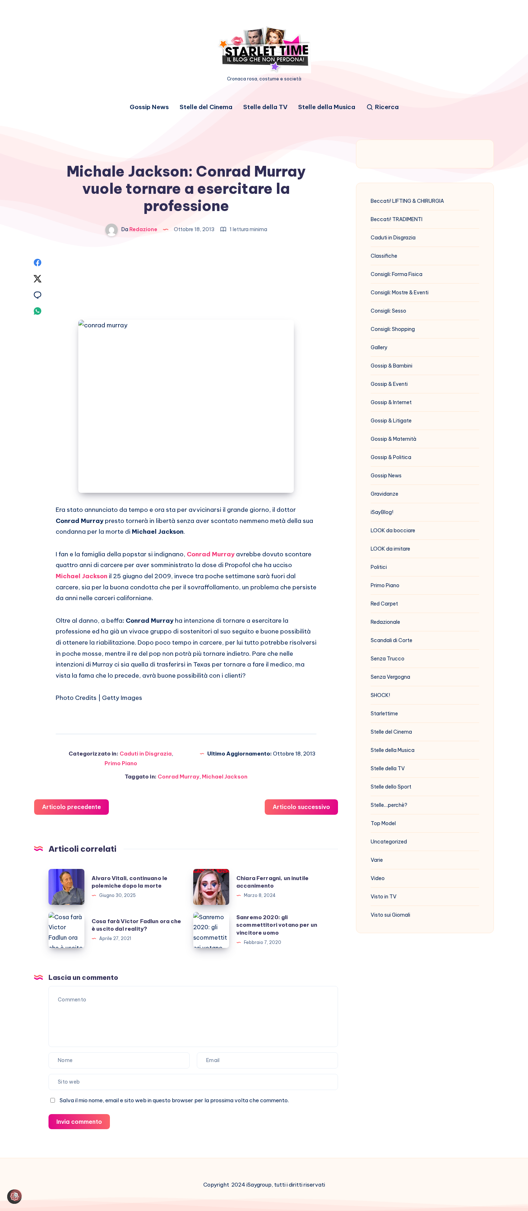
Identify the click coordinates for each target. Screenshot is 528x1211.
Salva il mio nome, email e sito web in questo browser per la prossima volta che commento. (174, 1100)
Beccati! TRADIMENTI (396, 219)
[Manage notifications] (16, 1195)
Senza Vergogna (390, 677)
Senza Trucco (387, 658)
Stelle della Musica (326, 107)
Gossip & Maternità (393, 439)
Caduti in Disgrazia (146, 753)
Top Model (383, 823)
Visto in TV (384, 896)
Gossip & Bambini (391, 366)
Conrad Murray (178, 776)
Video (378, 878)
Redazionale (385, 622)
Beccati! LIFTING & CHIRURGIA (407, 201)
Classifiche (384, 256)
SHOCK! (380, 695)
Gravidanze (384, 494)
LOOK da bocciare (393, 530)
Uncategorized (389, 841)
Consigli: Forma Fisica (396, 274)
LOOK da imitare (390, 549)
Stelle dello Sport (391, 787)
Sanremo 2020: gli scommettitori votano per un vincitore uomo (276, 925)
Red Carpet (384, 603)
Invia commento (79, 1121)
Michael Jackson (224, 776)
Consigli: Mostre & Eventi (400, 292)
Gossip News (149, 107)
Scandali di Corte (391, 640)
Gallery (379, 347)
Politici (379, 567)
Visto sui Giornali (390, 915)
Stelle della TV (265, 107)
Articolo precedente (71, 806)
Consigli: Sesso (388, 311)
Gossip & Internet (391, 402)
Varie (377, 860)
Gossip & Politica (391, 457)
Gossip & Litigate (391, 420)
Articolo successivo (301, 806)
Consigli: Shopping (393, 329)
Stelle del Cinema (206, 107)
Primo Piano (121, 763)
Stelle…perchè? (389, 805)
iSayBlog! (382, 512)
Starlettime (384, 713)
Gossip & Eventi (389, 384)
